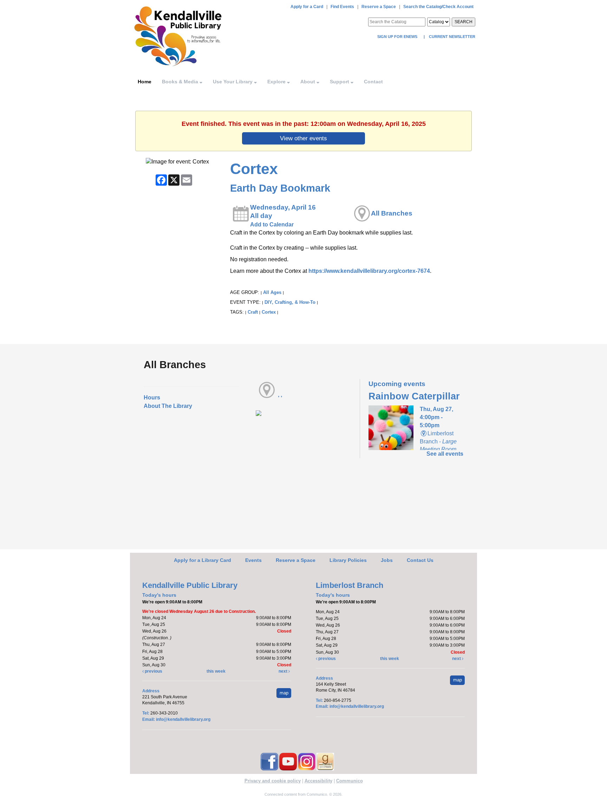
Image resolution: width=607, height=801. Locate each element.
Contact (373, 81)
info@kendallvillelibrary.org (183, 719)
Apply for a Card (307, 6)
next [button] (283, 671)
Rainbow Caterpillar (414, 396)
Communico (349, 780)
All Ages (272, 292)
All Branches (391, 213)
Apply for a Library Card (202, 560)
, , (280, 395)
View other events (303, 138)
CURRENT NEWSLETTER (451, 36)
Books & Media (181, 81)
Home (144, 81)
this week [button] (216, 671)
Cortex (269, 312)
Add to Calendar (272, 225)
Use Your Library (233, 81)
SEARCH (463, 21)
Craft (253, 312)
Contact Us (420, 560)
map (284, 693)
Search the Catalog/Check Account (438, 6)
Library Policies (348, 560)
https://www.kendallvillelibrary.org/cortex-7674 (369, 271)
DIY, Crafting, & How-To (290, 302)
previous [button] (153, 671)
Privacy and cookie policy (272, 780)
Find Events (342, 6)
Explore (277, 81)
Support (340, 81)
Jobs (387, 560)
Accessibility (318, 780)
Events (253, 560)
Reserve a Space (378, 6)
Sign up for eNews (397, 36)
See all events (444, 454)
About (308, 81)
